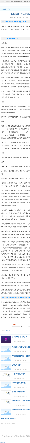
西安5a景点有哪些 (19, 392)
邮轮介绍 (21, 1)
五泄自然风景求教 (19, 383)
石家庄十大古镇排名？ (9, 418)
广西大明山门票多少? (20, 337)
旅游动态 (8, 1)
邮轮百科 (26, 1)
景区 (12, 1)
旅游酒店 (16, 1)
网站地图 (2, 442)
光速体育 (2, 1)
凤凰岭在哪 (16, 365)
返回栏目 (8, 330)
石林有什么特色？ (19, 374)
